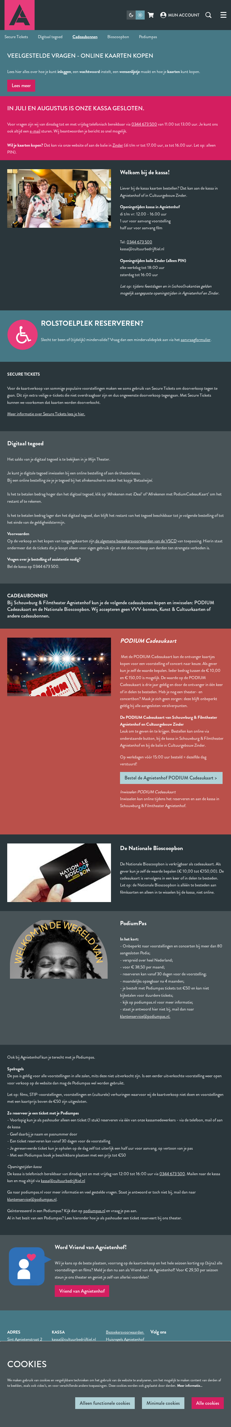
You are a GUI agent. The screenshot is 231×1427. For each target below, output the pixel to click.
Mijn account (183, 15)
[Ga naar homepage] (20, 15)
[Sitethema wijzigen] (136, 15)
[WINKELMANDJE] (151, 15)
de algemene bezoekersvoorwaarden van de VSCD (135, 541)
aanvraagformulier (196, 340)
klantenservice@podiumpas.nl (32, 1199)
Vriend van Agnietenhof (82, 1291)
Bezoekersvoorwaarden (125, 1332)
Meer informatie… (189, 1385)
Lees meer (21, 85)
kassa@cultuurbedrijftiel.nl (63, 1181)
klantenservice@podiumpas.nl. (145, 1016)
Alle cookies (207, 1403)
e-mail (35, 131)
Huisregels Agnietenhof (125, 1339)
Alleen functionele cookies (105, 1403)
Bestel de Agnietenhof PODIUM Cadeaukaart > (171, 777)
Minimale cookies (163, 1403)
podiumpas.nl (94, 1211)
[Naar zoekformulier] (208, 15)
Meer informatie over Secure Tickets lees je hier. (46, 414)
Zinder (117, 145)
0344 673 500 (144, 124)
